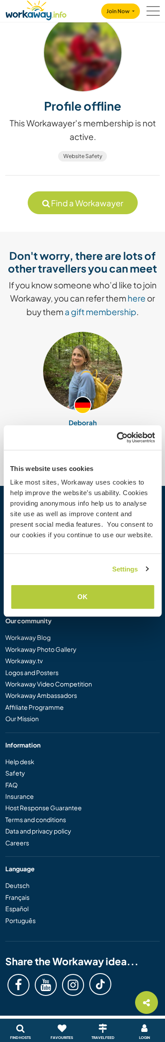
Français (17, 897)
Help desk (19, 761)
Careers (17, 843)
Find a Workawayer (86, 203)
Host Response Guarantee (43, 808)
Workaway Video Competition (48, 684)
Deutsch (17, 885)
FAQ (11, 785)
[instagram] (73, 985)
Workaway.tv (24, 661)
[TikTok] (100, 984)
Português (20, 920)
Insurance (19, 796)
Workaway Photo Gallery (41, 649)
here (137, 298)
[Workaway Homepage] (36, 9)
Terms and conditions (35, 819)
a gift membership (100, 311)
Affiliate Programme (34, 707)
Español (17, 909)
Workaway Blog (28, 637)
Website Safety (82, 156)
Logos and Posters (32, 672)
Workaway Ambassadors (41, 695)
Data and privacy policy (38, 831)
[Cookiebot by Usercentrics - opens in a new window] (117, 437)
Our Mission (22, 718)
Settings (125, 569)
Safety (15, 773)
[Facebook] (18, 985)
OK (82, 596)
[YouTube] (46, 985)
